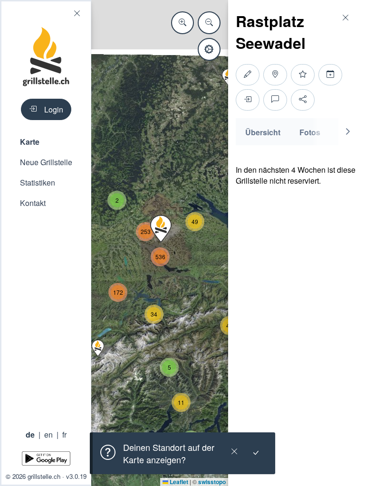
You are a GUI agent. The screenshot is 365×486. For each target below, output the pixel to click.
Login (53, 109)
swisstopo (212, 481)
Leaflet (178, 481)
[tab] (263, 131)
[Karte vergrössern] (182, 22)
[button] (46, 141)
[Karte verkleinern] (209, 22)
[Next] (347, 131)
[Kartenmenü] (209, 49)
